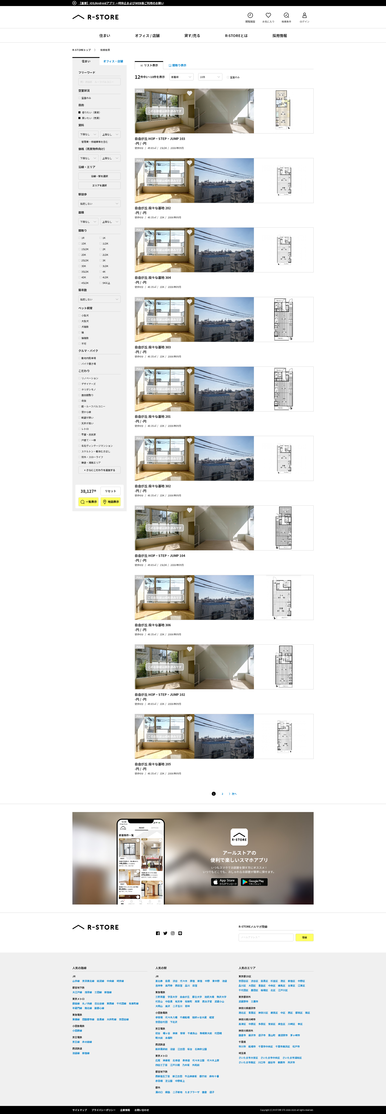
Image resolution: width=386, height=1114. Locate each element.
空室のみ (86, 98)
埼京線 (120, 981)
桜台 (189, 1049)
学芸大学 (172, 996)
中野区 (301, 981)
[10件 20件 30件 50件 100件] (210, 76)
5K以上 (106, 282)
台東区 (291, 985)
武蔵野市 (243, 1001)
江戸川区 (283, 990)
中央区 (271, 985)
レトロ (85, 428)
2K (104, 249)
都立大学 (197, 996)
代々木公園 (198, 1060)
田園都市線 (88, 1019)
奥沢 (167, 1006)
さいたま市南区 (247, 1062)
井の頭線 (87, 1041)
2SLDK (84, 260)
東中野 (216, 981)
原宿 (192, 981)
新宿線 (108, 992)
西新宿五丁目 (162, 1076)
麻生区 (281, 1024)
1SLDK (84, 249)
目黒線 (100, 1019)
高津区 (242, 1024)
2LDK (105, 254)
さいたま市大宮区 (248, 1057)
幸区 (300, 1024)
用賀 (197, 1001)
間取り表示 (179, 65)
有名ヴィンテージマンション (97, 445)
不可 (83, 343)
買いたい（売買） (91, 118)
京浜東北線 (88, 981)
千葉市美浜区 (282, 1046)
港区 (282, 981)
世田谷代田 (161, 1022)
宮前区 (271, 1024)
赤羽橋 (159, 1080)
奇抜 (83, 400)
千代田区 (243, 990)
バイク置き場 (88, 363)
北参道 (176, 1060)
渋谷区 (254, 981)
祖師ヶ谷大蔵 (199, 1017)
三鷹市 (254, 1001)
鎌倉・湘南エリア (91, 462)
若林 (187, 1006)
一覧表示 (91, 502)
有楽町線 (134, 1003)
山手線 (76, 981)
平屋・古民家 (88, 434)
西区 (290, 1012)
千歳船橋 (185, 1017)
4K (104, 271)
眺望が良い (87, 417)
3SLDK (84, 271)
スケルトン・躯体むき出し (95, 451)
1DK (83, 243)
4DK (83, 277)
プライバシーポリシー (103, 1110)
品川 (187, 985)
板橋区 (264, 990)
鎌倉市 (242, 1035)
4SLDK (84, 282)
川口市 (261, 1062)
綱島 (167, 1092)
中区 (282, 1012)
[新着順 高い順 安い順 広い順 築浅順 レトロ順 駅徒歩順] (181, 76)
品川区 (242, 985)
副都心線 (99, 1008)
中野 (207, 981)
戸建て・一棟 (88, 440)
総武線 (100, 981)
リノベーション (89, 378)
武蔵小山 (219, 1001)
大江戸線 (77, 992)
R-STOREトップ (81, 49)
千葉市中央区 (265, 1046)
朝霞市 (281, 1062)
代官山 (159, 1001)
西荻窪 (178, 985)
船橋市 (252, 1046)
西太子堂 (207, 1001)
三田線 (98, 992)
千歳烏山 (192, 1033)
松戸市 (296, 1046)
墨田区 (254, 990)
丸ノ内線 (87, 1003)
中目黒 (168, 1001)
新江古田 (177, 1076)
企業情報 (125, 1110)
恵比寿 (159, 981)
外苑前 (195, 1065)
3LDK (105, 266)
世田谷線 (124, 1019)
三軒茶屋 (160, 996)
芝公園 (168, 1080)
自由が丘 (185, 996)
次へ (234, 793)
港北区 (242, 1012)
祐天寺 (178, 1001)
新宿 (199, 981)
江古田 (181, 1049)
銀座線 (76, 1003)
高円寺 (168, 985)
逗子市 (262, 1035)
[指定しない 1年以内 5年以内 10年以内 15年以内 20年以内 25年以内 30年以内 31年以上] (99, 298)
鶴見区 (274, 1012)
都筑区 (299, 1012)
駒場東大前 (206, 1033)
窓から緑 (86, 412)
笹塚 (182, 1033)
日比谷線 (99, 1003)
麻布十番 (214, 1076)
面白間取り (87, 395)
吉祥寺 (159, 985)
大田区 (252, 985)
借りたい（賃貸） (91, 112)
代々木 (183, 981)
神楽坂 (166, 1060)
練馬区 (281, 985)
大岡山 (159, 1006)
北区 (273, 990)
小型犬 (85, 315)
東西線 (110, 1003)
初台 (157, 1033)
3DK (83, 266)
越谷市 (271, 1062)
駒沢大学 (221, 996)
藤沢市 (252, 1035)
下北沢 (173, 1022)
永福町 (168, 1037)
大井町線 (111, 1019)
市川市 (242, 1046)
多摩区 (262, 1024)
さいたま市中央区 (270, 1057)
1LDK (105, 243)
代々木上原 (213, 1060)
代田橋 (218, 1033)
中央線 (110, 981)
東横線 (76, 1019)
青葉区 (252, 1012)
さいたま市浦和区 (292, 1057)
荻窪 (194, 985)
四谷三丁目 (161, 1065)
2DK (83, 254)
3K (104, 260)
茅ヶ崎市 (295, 1035)
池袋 (224, 981)
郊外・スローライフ (92, 457)
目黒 (167, 981)
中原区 (252, 1024)
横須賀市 (283, 1035)
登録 (304, 937)
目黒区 (264, 981)
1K (104, 237)
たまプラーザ (192, 1092)
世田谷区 (243, 981)
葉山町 (271, 1035)
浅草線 (88, 992)
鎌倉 (204, 1092)
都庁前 (203, 1076)
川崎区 (291, 1024)
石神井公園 (201, 1049)
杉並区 (274, 981)
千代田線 (121, 1003)
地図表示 (113, 502)
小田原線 (77, 1030)
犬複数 (85, 326)
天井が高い (87, 423)
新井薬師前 (161, 1049)
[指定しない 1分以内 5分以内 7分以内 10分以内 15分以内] (99, 202)
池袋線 (76, 1053)
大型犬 (85, 321)
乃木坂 (186, 1065)
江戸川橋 (175, 1065)
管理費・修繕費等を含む (94, 141)
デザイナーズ (88, 383)
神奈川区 (263, 1012)
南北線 (88, 1008)
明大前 (159, 1037)
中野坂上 (180, 1080)
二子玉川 (177, 1006)
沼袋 (172, 1049)
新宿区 (291, 981)
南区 (307, 1012)
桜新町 (188, 1001)
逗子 (211, 1092)
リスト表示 (150, 65)
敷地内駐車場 (88, 358)
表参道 (186, 1060)
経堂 (211, 1017)
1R (82, 237)
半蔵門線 (77, 1008)
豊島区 (262, 985)
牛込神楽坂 (191, 1076)
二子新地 (177, 1092)
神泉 (175, 1033)
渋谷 (175, 981)
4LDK (105, 277)
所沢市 (291, 1062)
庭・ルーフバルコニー (93, 406)
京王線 (76, 1041)
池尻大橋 (209, 996)
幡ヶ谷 (166, 1033)
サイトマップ (79, 1110)
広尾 (157, 1060)
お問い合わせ (141, 1110)
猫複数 (85, 338)
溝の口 (159, 1092)
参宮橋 (159, 1017)
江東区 (301, 985)
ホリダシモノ (88, 389)
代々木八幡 (171, 1017)
